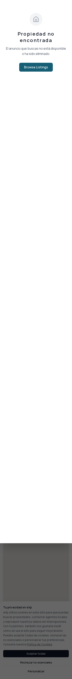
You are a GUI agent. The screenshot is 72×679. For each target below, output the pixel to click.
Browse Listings (36, 67)
